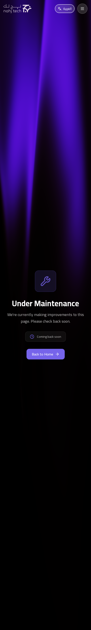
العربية (67, 9)
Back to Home (42, 354)
